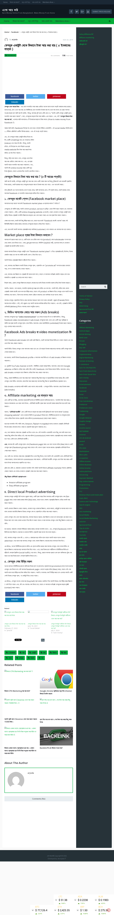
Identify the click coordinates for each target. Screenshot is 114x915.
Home (5, 2)
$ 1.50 (83, 910)
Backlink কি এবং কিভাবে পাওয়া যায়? (51, 748)
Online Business (85, 465)
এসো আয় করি (10, 10)
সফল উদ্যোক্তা (83, 585)
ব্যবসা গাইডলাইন (83, 578)
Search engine (84, 505)
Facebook (11, 55)
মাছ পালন (81, 582)
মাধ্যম (32, 658)
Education (83, 381)
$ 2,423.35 (64, 910)
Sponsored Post (85, 525)
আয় (23, 652)
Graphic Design (85, 421)
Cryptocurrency (85, 354)
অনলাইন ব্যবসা (83, 538)
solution (82, 522)
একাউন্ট (34, 652)
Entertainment (85, 384)
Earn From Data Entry (87, 371)
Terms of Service (85, 296)
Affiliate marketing (86, 37)
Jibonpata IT (61, 859)
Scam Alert (83, 498)
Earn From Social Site (87, 374)
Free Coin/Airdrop (86, 401)
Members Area (48, 2)
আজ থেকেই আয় (36, 2)
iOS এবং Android (85, 438)
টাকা (65, 652)
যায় (42, 658)
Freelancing (83, 411)
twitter (35, 96)
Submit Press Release (101, 11)
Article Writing (85, 334)
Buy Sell (82, 348)
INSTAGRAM (84, 431)
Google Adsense (85, 418)
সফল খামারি (82, 588)
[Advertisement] (38, 76)
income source (85, 428)
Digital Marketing (86, 358)
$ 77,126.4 (41, 910)
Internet (82, 435)
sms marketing (85, 511)
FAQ (80, 302)
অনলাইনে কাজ (83, 542)
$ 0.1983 (103, 900)
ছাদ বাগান (81, 555)
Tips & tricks (84, 528)
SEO (80, 508)
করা (44, 652)
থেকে (10, 658)
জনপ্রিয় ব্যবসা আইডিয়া (85, 558)
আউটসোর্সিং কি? (83, 41)
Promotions (83, 488)
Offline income (85, 461)
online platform (85, 471)
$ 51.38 (63, 900)
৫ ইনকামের (12, 652)
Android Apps (84, 331)
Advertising (83, 306)
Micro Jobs (83, 455)
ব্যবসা (80, 575)
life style (82, 448)
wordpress (83, 532)
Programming (84, 485)
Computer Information (88, 351)
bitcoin (82, 341)
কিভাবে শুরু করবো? (14, 2)
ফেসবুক (21, 658)
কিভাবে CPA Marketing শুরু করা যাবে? (17, 691)
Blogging (82, 344)
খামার (80, 548)
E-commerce (84, 364)
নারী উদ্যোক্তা (83, 562)
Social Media (84, 515)
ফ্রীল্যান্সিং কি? (83, 44)
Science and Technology (88, 501)
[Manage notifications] (109, 910)
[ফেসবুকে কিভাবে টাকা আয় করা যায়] (38, 617)
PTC (80, 491)
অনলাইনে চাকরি (83, 545)
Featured (82, 391)
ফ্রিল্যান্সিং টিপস (83, 572)
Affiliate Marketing (86, 327)
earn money (84, 378)
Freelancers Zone (85, 408)
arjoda (14, 39)
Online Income (84, 468)
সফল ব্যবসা (82, 592)
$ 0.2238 (83, 900)
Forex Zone (83, 398)
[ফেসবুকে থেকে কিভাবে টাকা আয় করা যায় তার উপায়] (14, 617)
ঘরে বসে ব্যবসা (83, 552)
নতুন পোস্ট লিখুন (26, 2)
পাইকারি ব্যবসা (83, 568)
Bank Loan (83, 337)
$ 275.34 (103, 910)
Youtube (82, 535)
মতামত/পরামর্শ (83, 313)
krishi (81, 445)
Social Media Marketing (88, 518)
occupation (83, 458)
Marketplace (84, 451)
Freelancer (83, 404)
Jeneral (82, 441)
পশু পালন (81, 565)
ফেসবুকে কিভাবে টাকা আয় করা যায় (37, 624)
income (82, 424)
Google (82, 414)
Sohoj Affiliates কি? (86, 34)
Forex (81, 394)
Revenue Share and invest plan (91, 495)
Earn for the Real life (87, 368)
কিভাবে (54, 652)
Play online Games (86, 481)
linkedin (14, 102)
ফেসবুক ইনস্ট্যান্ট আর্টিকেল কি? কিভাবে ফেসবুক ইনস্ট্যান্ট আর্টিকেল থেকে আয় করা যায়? (61, 626)
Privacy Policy (84, 299)
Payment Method (86, 478)
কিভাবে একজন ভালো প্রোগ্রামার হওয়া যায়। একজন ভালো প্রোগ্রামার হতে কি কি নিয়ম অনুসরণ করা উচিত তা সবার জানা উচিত (20, 751)
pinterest (56, 96)
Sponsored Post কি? (86, 309)
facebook (15, 96)
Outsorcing (83, 475)
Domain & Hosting (86, 361)
